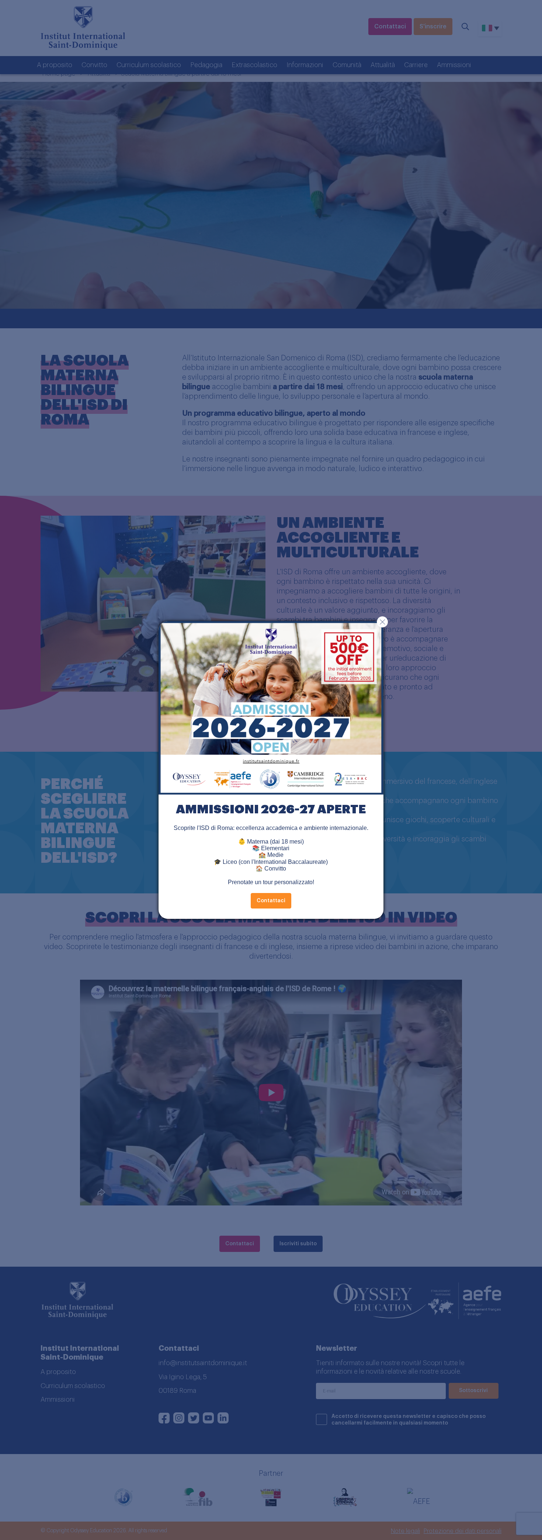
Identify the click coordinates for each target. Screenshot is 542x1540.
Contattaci (271, 900)
